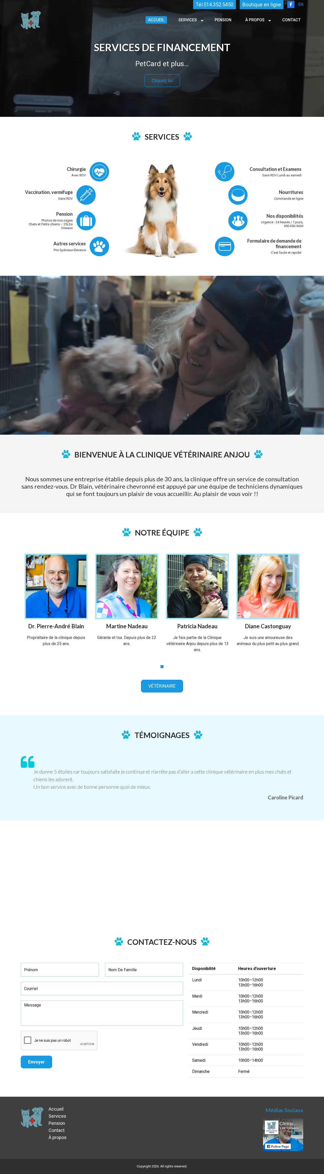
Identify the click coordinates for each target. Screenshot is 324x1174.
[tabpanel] (56, 607)
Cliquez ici (162, 80)
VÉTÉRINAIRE (162, 686)
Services (187, 19)
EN (300, 4)
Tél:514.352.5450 (214, 5)
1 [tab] (162, 666)
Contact (291, 19)
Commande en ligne (288, 198)
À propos (255, 19)
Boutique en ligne (261, 5)
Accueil (156, 19)
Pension (223, 19)
